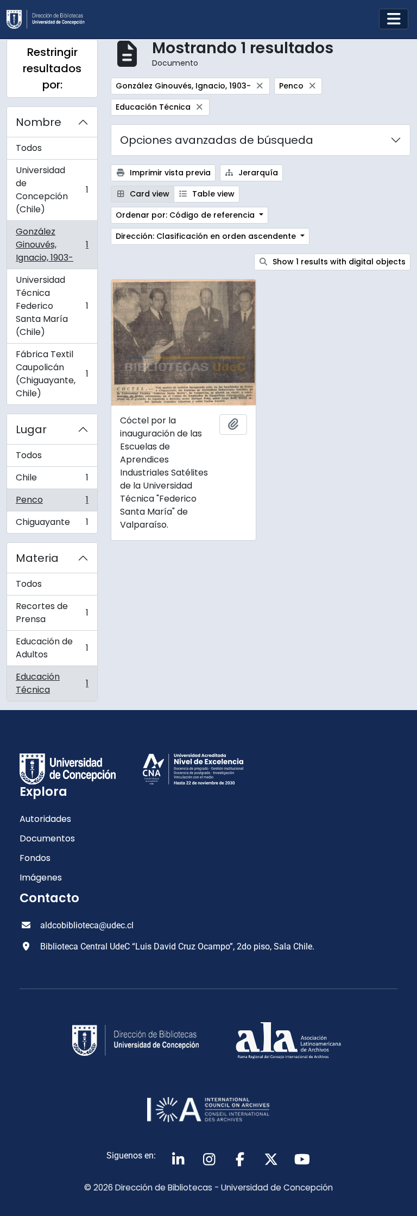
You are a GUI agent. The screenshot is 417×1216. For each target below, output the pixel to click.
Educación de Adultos (52, 648)
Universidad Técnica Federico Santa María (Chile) (52, 306)
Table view (212, 193)
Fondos (35, 858)
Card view (148, 193)
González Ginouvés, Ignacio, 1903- (52, 244)
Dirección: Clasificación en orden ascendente (207, 236)
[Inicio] (50, 19)
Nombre (38, 122)
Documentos (47, 838)
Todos (29, 148)
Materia (37, 558)
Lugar (31, 429)
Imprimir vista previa (169, 172)
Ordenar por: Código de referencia (186, 215)
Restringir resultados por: (52, 68)
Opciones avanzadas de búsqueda (216, 140)
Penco (52, 502)
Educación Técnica (52, 683)
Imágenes (41, 877)
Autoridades (45, 819)
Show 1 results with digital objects (338, 261)
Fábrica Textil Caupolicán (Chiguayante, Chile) (52, 374)
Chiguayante (52, 524)
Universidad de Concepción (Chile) (52, 190)
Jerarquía (257, 172)
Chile (52, 480)
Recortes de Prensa (52, 612)
